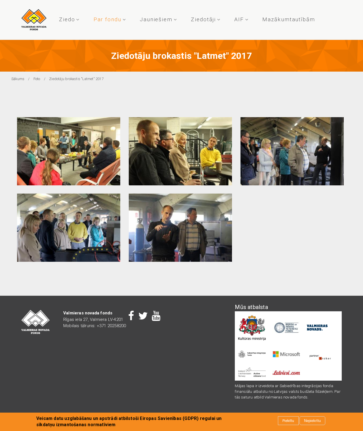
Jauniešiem (156, 19)
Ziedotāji (203, 19)
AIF (239, 19)
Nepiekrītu (312, 421)
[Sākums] (34, 19)
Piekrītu (288, 421)
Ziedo (67, 19)
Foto (36, 79)
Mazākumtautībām (288, 19)
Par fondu (107, 19)
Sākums (17, 79)
